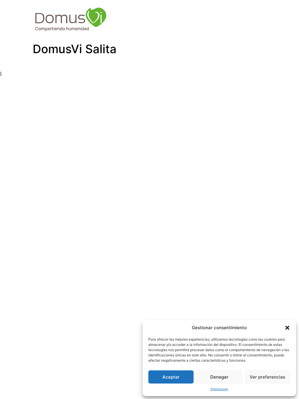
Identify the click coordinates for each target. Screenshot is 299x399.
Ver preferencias (267, 377)
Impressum (219, 389)
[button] (287, 328)
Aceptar (171, 377)
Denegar (219, 377)
